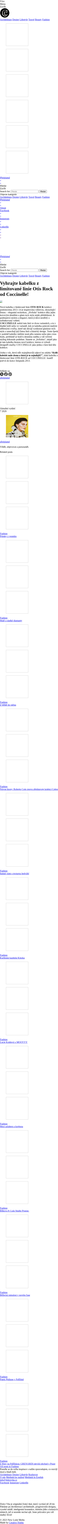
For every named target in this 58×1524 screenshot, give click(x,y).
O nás (3, 1477)
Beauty (38, 19)
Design (15, 19)
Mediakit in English (34, 1477)
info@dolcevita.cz (8, 1480)
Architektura (6, 19)
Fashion (46, 19)
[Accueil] (28, 253)
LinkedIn (24, 1482)
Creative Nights (16, 1522)
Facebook (4, 1482)
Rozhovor (33, 1474)
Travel (31, 19)
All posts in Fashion (9, 1466)
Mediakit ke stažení (15, 1477)
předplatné (5, 441)
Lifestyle (24, 19)
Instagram (14, 1482)
